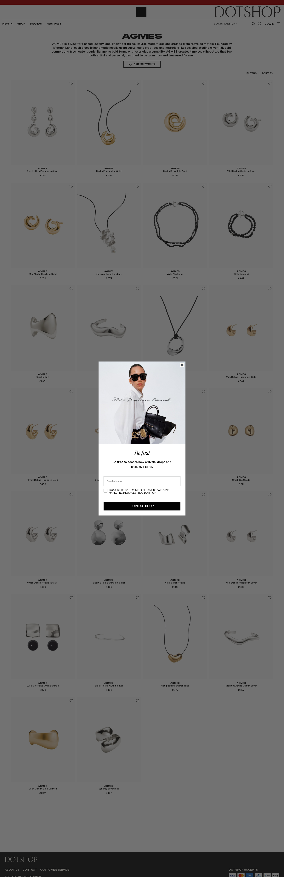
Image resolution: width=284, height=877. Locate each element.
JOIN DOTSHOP (142, 506)
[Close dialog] (182, 365)
